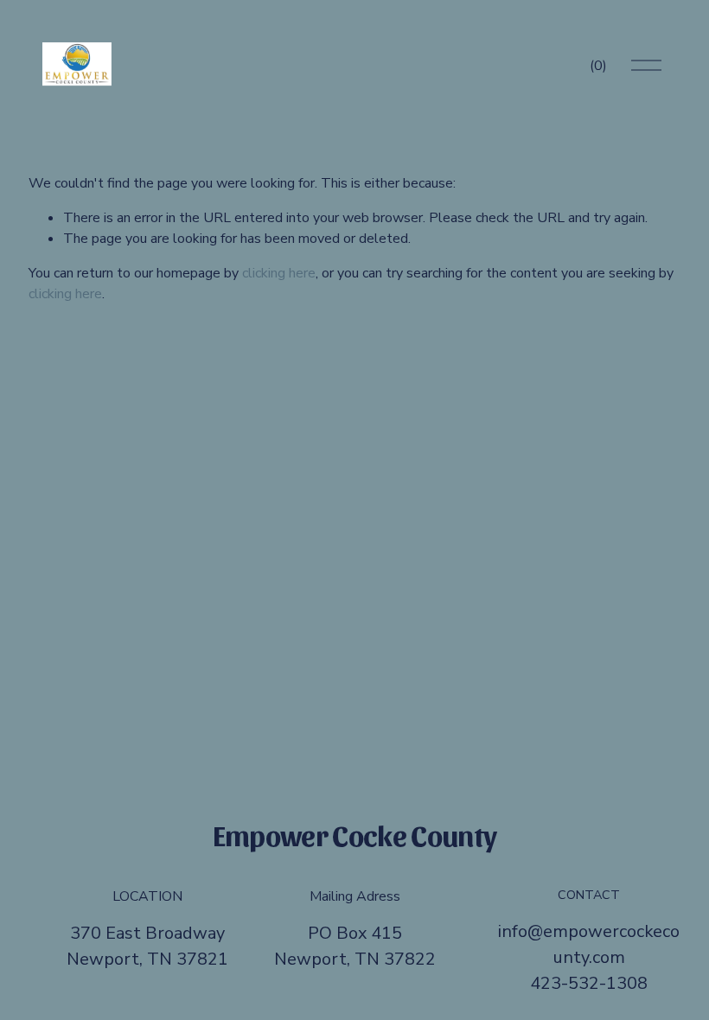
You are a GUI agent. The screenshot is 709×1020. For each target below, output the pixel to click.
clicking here (279, 273)
